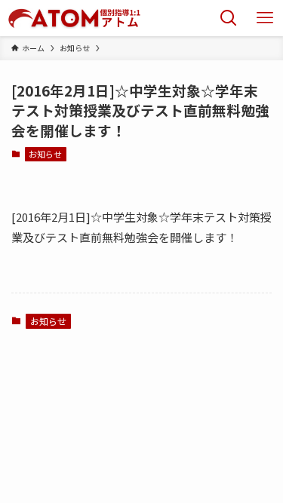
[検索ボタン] (229, 18)
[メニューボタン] (265, 18)
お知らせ (45, 154)
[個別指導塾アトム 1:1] (74, 18)
